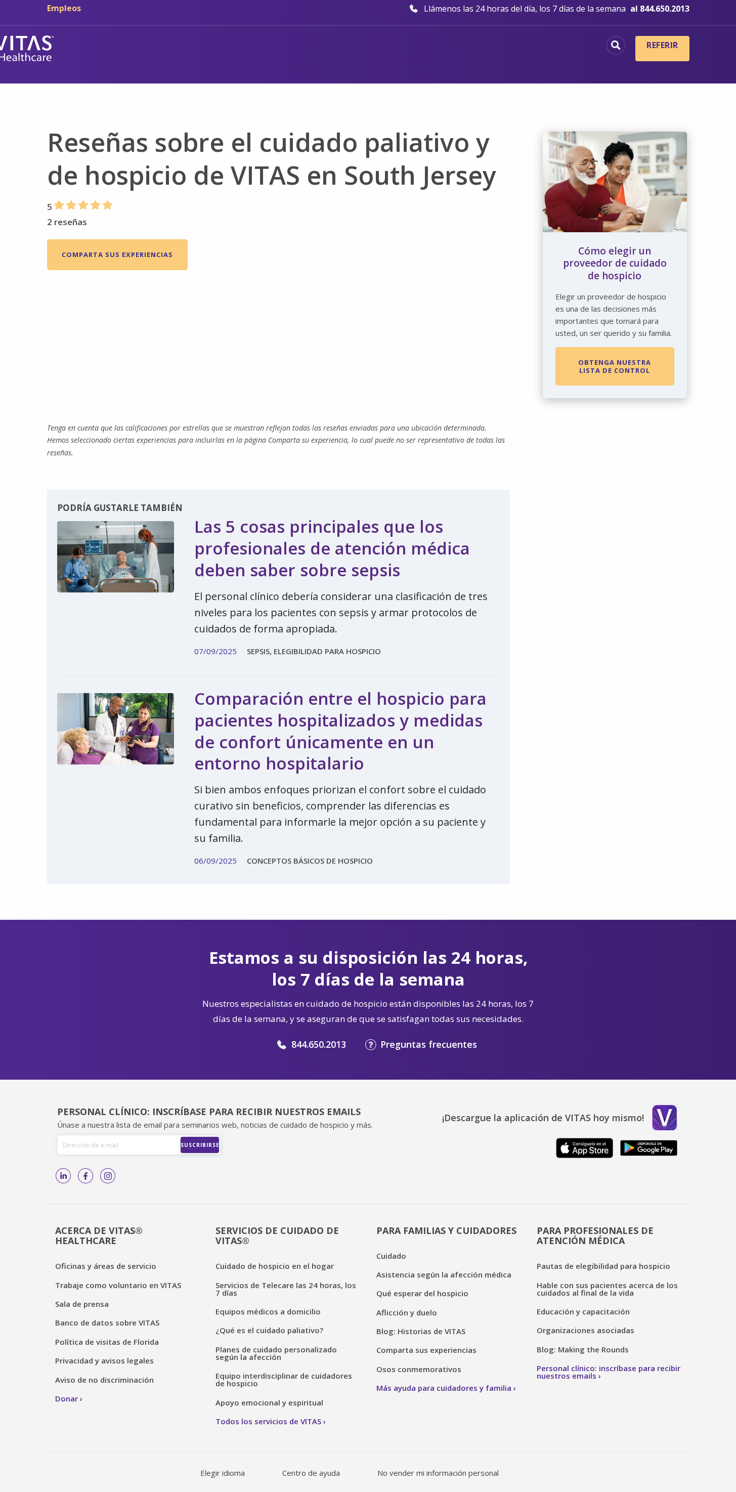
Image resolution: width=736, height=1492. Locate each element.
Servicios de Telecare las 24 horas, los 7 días (285, 1289)
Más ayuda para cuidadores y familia (443, 1388)
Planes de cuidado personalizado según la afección (276, 1353)
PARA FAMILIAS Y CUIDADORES (446, 1230)
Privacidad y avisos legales (104, 1360)
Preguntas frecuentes (428, 1044)
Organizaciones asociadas (585, 1330)
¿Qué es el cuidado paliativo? (269, 1330)
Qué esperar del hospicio (422, 1293)
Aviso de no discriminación (104, 1380)
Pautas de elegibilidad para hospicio (603, 1266)
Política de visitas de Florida (107, 1342)
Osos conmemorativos (418, 1369)
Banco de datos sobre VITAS (107, 1322)
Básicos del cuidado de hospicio (298, 46)
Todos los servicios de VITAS (268, 1421)
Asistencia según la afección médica (443, 1274)
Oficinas (189, 46)
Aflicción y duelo (406, 1312)
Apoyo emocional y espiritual (269, 1402)
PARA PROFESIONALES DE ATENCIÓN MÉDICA (595, 1235)
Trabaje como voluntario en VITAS (118, 1285)
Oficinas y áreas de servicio (105, 1266)
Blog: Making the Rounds (583, 1349)
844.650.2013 (318, 1044)
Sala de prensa (82, 1304)
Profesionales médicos (540, 46)
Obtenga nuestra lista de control (614, 366)
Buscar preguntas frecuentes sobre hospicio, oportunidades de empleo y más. (616, 45)
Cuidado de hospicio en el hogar (274, 1266)
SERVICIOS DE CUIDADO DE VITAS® (277, 1235)
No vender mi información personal (438, 1473)
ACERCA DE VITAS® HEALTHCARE (99, 1235)
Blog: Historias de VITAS (420, 1331)
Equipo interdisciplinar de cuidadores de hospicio (283, 1379)
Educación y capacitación (583, 1311)
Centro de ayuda (311, 1473)
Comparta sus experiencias (117, 254)
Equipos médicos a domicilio (268, 1311)
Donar (66, 1398)
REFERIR (662, 45)
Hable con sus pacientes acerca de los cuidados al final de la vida (607, 1289)
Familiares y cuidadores (537, 63)
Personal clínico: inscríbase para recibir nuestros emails (608, 1372)
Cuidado (391, 1256)
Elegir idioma (222, 1473)
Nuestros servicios (429, 46)
